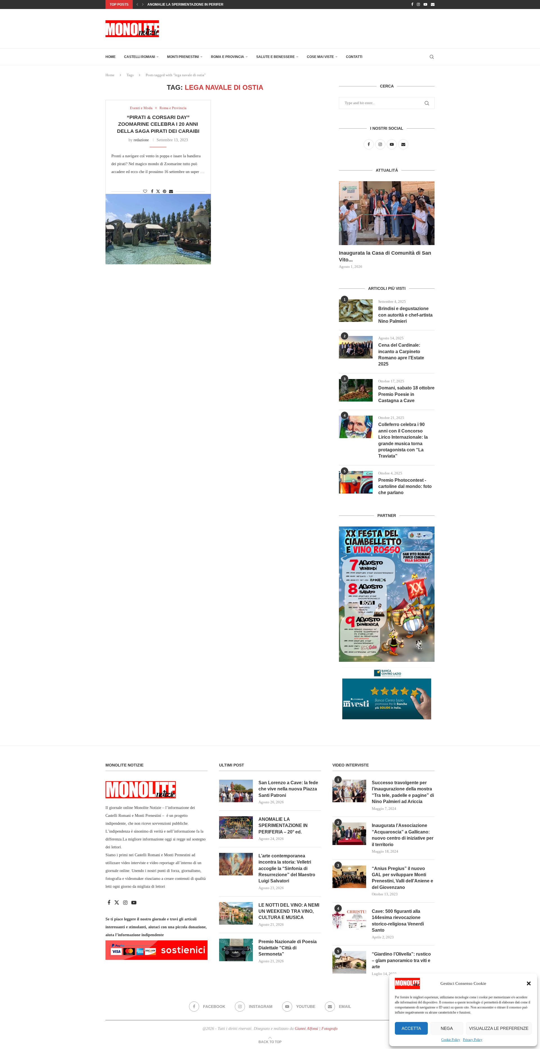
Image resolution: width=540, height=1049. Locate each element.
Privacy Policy (472, 1040)
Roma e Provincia (227, 57)
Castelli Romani (139, 57)
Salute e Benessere (275, 57)
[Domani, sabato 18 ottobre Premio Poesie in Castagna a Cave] (356, 390)
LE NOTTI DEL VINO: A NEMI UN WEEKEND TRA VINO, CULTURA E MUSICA (288, 911)
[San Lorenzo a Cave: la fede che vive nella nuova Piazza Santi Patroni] (236, 791)
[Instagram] (418, 4)
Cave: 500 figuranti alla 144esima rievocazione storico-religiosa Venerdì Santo (398, 921)
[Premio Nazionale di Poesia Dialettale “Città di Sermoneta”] (236, 950)
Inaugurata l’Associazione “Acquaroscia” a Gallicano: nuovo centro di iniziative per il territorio (402, 835)
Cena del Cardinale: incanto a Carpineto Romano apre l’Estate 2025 (401, 354)
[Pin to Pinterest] (164, 191)
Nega (447, 1028)
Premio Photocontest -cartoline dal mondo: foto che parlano (405, 486)
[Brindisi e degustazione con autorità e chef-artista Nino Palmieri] (356, 310)
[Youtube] (425, 4)
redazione (141, 140)
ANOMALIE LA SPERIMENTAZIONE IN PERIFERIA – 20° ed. (283, 825)
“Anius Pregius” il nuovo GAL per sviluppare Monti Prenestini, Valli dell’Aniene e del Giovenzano (402, 878)
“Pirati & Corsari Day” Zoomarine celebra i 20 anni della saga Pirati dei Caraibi (158, 124)
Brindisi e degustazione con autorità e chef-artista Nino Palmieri (405, 315)
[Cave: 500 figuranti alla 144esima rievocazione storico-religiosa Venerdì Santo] (349, 919)
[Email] (433, 4)
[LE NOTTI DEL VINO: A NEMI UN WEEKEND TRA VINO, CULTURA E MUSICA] (236, 913)
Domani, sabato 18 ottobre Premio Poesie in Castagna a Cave (406, 394)
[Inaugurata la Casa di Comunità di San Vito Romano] (387, 213)
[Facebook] (412, 4)
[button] (529, 983)
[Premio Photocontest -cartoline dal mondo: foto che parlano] (356, 482)
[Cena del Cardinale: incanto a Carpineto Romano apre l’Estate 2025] (356, 347)
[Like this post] (145, 191)
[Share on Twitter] (158, 191)
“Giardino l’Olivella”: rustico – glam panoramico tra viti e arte (401, 960)
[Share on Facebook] (152, 191)
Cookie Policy (450, 1040)
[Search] (432, 57)
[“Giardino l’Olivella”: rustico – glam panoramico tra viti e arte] (349, 962)
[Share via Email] (171, 191)
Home (110, 57)
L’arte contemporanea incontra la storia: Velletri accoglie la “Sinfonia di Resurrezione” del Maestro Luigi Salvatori (286, 868)
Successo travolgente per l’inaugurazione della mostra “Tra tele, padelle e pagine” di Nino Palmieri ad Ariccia (403, 792)
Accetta (411, 1028)
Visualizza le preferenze (498, 1028)
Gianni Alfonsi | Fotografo (316, 1028)
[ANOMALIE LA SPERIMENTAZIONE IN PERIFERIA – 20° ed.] (236, 827)
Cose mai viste (320, 57)
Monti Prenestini (183, 57)
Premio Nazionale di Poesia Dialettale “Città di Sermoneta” (287, 948)
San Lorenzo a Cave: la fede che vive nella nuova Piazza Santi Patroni (288, 789)
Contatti (354, 57)
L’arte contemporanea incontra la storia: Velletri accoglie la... (210, 4)
